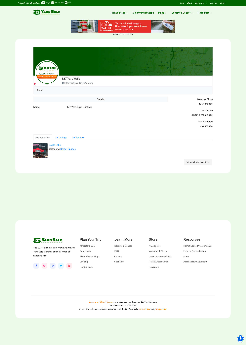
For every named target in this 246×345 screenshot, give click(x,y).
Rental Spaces (68, 149)
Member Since (205, 99)
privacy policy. (160, 309)
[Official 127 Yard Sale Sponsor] (123, 26)
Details (100, 99)
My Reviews (78, 137)
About (40, 90)
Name (36, 107)
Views (90, 83)
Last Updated (205, 121)
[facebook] (36, 266)
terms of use (144, 309)
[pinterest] (53, 266)
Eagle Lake (55, 145)
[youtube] (69, 266)
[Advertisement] (123, 196)
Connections (72, 83)
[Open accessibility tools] (240, 338)
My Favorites (43, 137)
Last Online (207, 110)
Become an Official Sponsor (101, 302)
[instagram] (44, 266)
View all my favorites (197, 162)
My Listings (61, 137)
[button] (119, 13)
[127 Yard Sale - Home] (46, 12)
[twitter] (61, 266)
